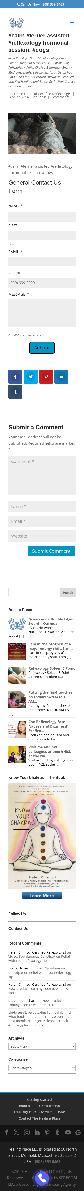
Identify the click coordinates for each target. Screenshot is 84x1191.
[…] (21, 636)
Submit (42, 348)
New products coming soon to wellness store (39, 990)
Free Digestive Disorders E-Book (39, 1112)
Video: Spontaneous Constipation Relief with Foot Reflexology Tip (39, 958)
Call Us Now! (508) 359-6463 (42, 4)
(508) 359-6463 (47, 1161)
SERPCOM (68, 1177)
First (13, 225)
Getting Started (39, 1099)
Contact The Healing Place (39, 1118)
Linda (12, 1012)
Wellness (40, 97)
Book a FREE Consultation (39, 1106)
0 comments (60, 97)
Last (12, 244)
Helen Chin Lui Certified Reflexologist (43, 94)
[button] (72, 25)
